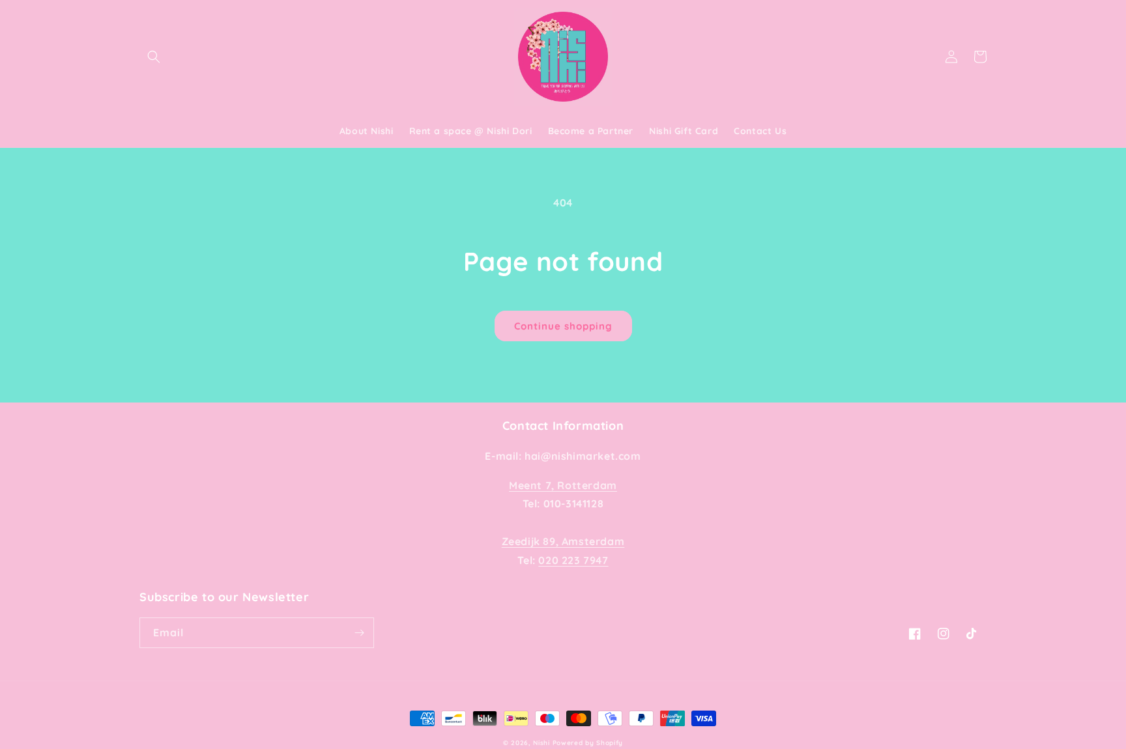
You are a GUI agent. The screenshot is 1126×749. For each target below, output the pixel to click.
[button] (153, 56)
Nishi (542, 743)
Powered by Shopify (588, 743)
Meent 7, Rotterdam (563, 485)
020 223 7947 (573, 560)
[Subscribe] (359, 632)
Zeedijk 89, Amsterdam (563, 541)
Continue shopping (563, 326)
